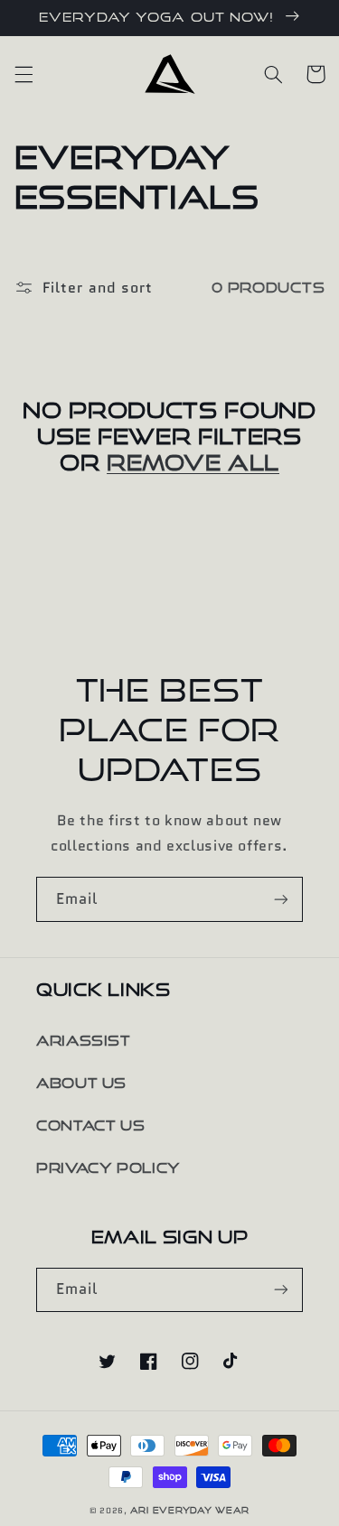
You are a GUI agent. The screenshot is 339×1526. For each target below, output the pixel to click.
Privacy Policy (108, 1168)
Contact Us (90, 1125)
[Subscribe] (281, 899)
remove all (193, 463)
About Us (81, 1083)
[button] (23, 74)
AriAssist (83, 1040)
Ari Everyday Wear (190, 1510)
